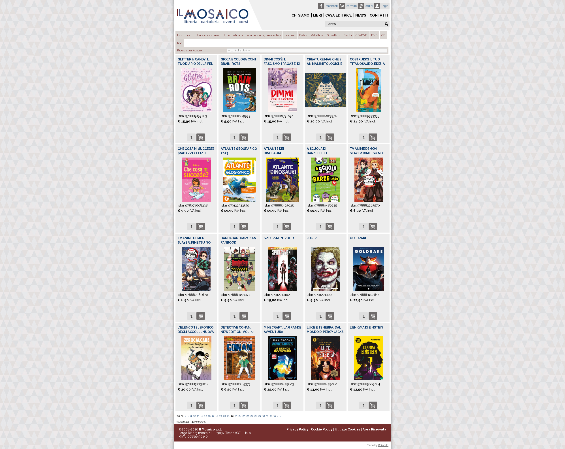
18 (217, 416)
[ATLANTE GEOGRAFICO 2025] (239, 179)
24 (240, 416)
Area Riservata (374, 429)
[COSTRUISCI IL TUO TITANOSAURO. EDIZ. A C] (368, 90)
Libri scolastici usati (207, 35)
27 (251, 416)
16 (209, 416)
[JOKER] (325, 268)
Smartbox (333, 35)
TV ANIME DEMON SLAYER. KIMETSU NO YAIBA (366, 153)
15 (205, 416)
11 (191, 416)
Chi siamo (300, 15)
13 (198, 416)
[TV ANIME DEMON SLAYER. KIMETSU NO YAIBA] (368, 179)
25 (244, 416)
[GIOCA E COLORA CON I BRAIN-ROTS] (239, 90)
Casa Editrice (338, 15)
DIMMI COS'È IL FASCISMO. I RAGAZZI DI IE (282, 64)
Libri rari (290, 35)
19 (220, 416)
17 (213, 416)
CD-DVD (361, 35)
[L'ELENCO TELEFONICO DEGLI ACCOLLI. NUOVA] (196, 358)
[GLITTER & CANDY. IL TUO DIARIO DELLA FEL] (196, 90)
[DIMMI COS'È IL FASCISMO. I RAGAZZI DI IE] (282, 90)
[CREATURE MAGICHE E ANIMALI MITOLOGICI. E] (325, 89)
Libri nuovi (184, 35)
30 (263, 416)
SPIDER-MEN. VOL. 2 (279, 238)
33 (274, 416)
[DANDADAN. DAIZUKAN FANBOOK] (239, 268)
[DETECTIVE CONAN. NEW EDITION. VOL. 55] (239, 358)
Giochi (348, 35)
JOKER (312, 238)
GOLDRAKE (358, 238)
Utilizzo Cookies (347, 429)
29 (259, 416)
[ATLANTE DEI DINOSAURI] (282, 179)
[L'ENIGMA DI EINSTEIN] (368, 358)
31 (267, 416)
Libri (317, 15)
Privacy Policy (297, 429)
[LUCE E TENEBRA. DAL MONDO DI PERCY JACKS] (325, 358)
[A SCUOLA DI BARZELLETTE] (325, 179)
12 (194, 416)
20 (224, 416)
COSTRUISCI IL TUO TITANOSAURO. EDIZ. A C (367, 64)
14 (202, 416)
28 (255, 416)
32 (271, 416)
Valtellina (317, 35)
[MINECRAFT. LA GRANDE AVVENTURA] (283, 358)
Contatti (379, 15)
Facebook (332, 6)
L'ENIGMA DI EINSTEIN (366, 327)
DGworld (383, 445)
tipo (179, 43)
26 (248, 416)
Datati (303, 35)
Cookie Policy (321, 429)
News (360, 15)
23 (236, 416)
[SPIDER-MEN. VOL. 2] (282, 268)
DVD (374, 35)
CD (383, 35)
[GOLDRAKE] (368, 268)
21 (228, 416)
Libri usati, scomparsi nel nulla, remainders (252, 35)
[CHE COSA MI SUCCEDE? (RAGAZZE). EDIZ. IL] (196, 179)
